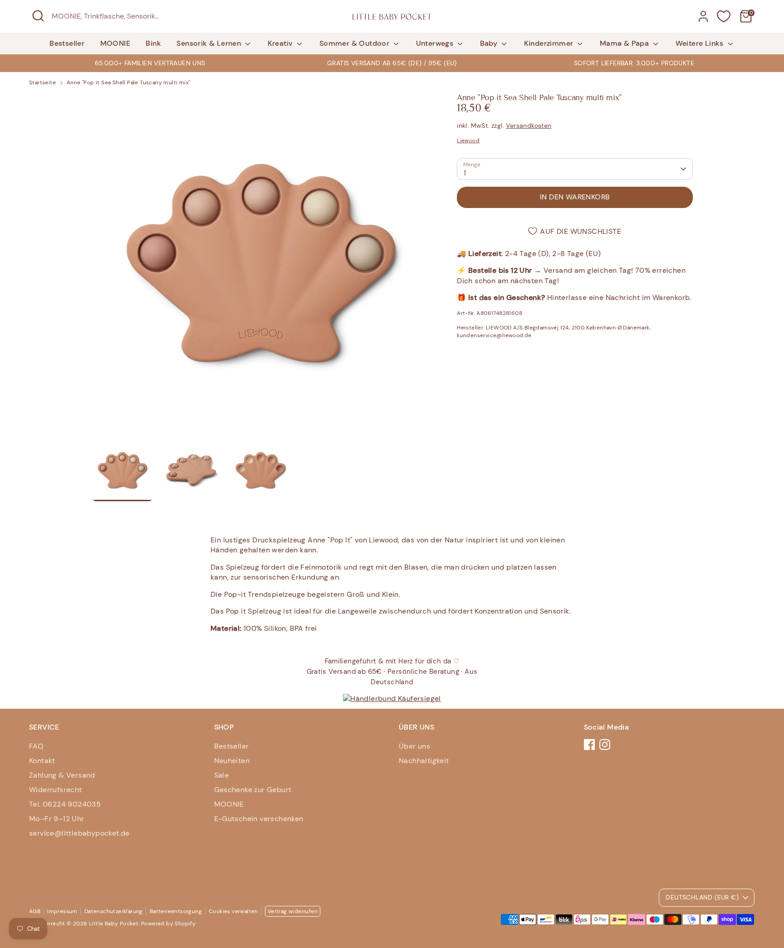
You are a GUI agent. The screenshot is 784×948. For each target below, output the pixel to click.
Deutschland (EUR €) (702, 897)
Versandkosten (528, 125)
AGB (34, 911)
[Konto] (703, 16)
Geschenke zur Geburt (253, 789)
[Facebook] (589, 744)
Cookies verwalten (233, 911)
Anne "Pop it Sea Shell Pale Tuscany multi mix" (128, 82)
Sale (221, 775)
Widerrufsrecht (55, 789)
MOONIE (115, 43)
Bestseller (66, 43)
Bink (153, 43)
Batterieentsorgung (176, 911)
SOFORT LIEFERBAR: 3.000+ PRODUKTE (634, 63)
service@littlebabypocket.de (79, 833)
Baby (490, 43)
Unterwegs (436, 43)
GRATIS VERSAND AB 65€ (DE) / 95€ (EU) (392, 63)
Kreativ (281, 43)
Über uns (414, 746)
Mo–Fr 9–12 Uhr (56, 818)
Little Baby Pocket (113, 923)
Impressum (62, 911)
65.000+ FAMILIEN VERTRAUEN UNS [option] (150, 63)
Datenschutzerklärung (113, 911)
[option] (392, 63)
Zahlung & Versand (62, 775)
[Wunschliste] (723, 16)
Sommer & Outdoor (355, 43)
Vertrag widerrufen (293, 911)
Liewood (468, 140)
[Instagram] (604, 744)
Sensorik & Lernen (209, 43)
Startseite (42, 82)
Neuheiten (232, 760)
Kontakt (42, 760)
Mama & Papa (625, 43)
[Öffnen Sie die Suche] (38, 16)
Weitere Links (701, 43)
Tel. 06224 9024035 (65, 804)
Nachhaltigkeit (424, 760)
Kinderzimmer (549, 43)
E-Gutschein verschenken (259, 818)
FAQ (36, 746)
